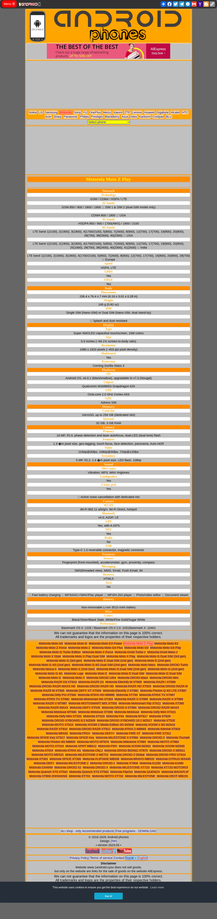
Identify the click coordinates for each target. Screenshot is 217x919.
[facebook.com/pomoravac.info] (92, 852)
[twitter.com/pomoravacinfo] (108, 852)
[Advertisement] (108, 85)
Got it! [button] (108, 896)
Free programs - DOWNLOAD (135, 831)
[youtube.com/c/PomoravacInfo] (124, 852)
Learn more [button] (157, 887)
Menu (9, 4)
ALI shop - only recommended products (87, 831)
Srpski (130, 858)
